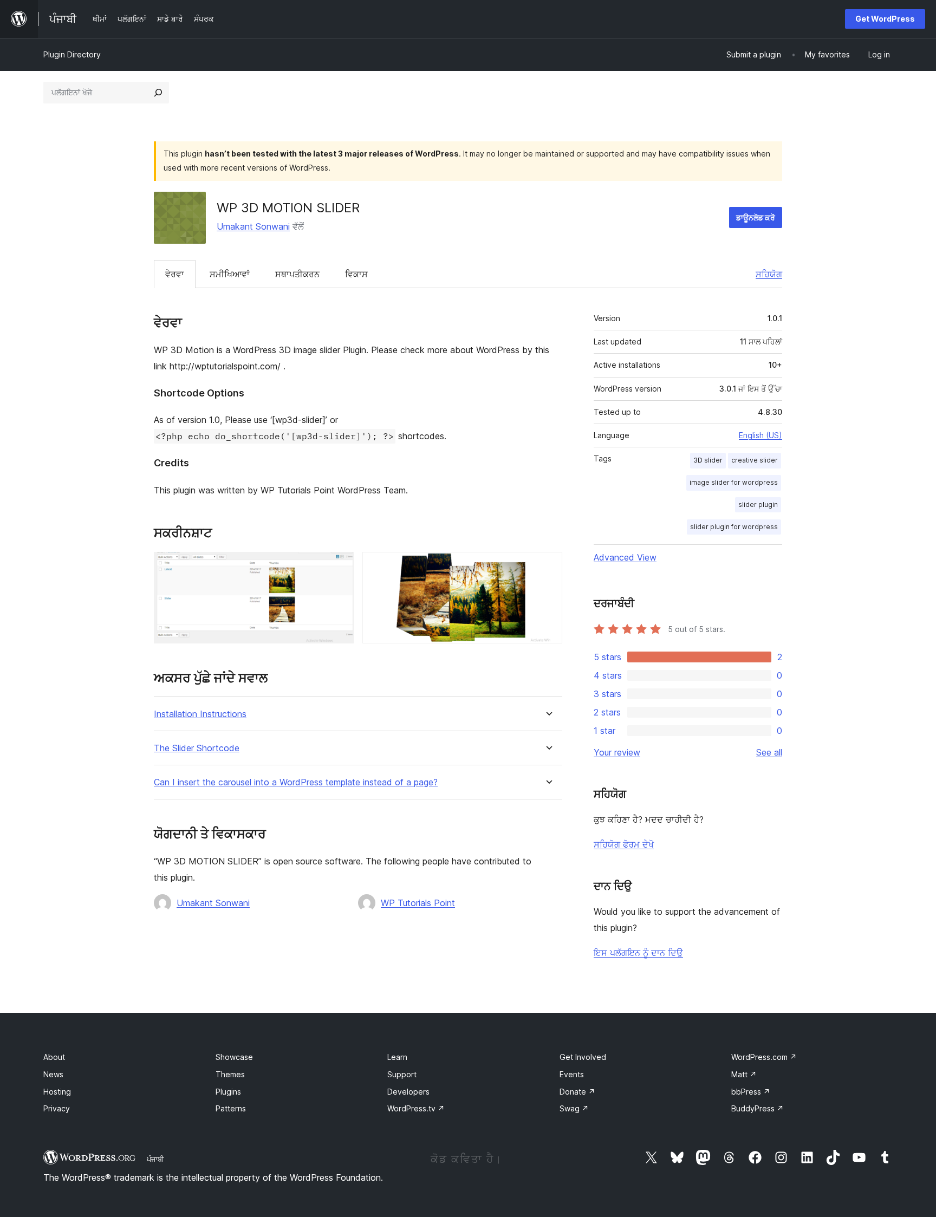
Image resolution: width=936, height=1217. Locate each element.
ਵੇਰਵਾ (174, 274)
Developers (408, 1091)
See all (769, 752)
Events (572, 1074)
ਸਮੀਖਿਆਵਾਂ (230, 274)
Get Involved (583, 1057)
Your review (617, 752)
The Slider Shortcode (196, 748)
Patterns (231, 1108)
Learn (397, 1057)
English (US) (760, 435)
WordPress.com (764, 1057)
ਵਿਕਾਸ (356, 274)
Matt (744, 1074)
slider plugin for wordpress (734, 527)
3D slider (708, 460)
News (53, 1074)
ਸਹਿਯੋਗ (769, 274)
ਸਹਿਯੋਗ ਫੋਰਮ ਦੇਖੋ (624, 844)
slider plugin (758, 504)
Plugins (228, 1091)
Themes (230, 1074)
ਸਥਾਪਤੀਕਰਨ (297, 274)
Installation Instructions (200, 714)
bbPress (750, 1091)
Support (402, 1074)
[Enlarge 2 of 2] (547, 566)
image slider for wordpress (734, 482)
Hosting (57, 1091)
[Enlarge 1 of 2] (339, 566)
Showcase (234, 1057)
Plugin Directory (72, 54)
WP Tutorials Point (418, 902)
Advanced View (625, 557)
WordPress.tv (416, 1108)
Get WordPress (885, 18)
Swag (574, 1108)
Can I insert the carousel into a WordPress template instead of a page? (296, 782)
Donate (577, 1091)
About (54, 1057)
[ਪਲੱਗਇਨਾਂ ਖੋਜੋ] (158, 92)
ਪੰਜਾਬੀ (155, 1159)
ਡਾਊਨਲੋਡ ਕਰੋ (755, 217)
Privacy (56, 1108)
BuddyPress (757, 1108)
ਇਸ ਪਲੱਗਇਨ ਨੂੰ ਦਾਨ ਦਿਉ (638, 952)
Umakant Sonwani (253, 226)
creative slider (754, 460)
